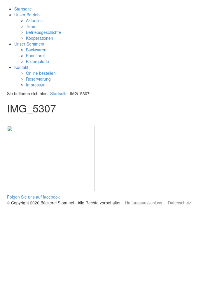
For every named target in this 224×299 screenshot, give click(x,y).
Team (31, 26)
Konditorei (35, 55)
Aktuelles (34, 20)
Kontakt (21, 67)
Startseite (23, 9)
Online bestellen (41, 73)
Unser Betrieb (27, 15)
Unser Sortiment (29, 44)
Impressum (36, 85)
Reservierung (38, 79)
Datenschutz (179, 203)
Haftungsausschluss (143, 203)
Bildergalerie (37, 61)
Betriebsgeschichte (43, 32)
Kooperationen (39, 38)
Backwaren (36, 50)
